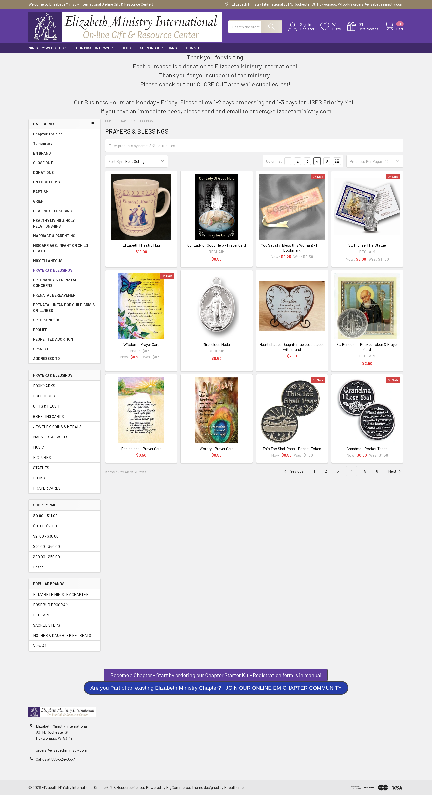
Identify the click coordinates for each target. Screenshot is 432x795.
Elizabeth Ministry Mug (141, 245)
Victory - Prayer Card (217, 448)
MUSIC (38, 447)
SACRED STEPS (46, 625)
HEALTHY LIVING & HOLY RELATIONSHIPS (54, 223)
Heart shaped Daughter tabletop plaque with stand (292, 347)
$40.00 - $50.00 (46, 556)
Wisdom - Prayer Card (142, 344)
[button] (216, 688)
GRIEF (38, 201)
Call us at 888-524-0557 (55, 759)
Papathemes (235, 787)
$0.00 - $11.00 (45, 515)
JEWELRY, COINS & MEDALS (57, 426)
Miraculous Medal (216, 344)
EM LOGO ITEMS (46, 182)
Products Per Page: (366, 161)
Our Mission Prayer (94, 48)
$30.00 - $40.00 (46, 546)
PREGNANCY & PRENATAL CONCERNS (55, 283)
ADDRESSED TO (46, 358)
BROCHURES (44, 396)
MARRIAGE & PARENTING (54, 236)
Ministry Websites (46, 48)
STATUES (41, 467)
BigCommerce (178, 787)
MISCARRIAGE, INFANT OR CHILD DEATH (60, 248)
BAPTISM (41, 192)
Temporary (42, 143)
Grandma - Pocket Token (367, 448)
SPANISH (40, 349)
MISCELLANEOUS (47, 260)
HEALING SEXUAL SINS (52, 211)
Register (307, 29)
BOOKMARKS (44, 385)
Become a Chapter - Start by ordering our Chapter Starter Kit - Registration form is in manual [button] (216, 675)
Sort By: (115, 161)
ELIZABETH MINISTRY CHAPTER (61, 594)
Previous (296, 471)
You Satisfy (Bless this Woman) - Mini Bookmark (292, 247)
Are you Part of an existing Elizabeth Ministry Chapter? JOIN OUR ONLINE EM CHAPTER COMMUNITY (216, 688)
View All (39, 645)
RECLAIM (41, 614)
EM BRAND (42, 153)
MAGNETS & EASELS (50, 436)
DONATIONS (43, 172)
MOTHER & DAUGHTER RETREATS (62, 635)
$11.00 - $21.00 (45, 526)
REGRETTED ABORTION (53, 339)
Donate (193, 48)
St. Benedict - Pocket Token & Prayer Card (367, 347)
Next (392, 471)
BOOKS (39, 478)
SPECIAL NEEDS (46, 320)
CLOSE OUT (43, 162)
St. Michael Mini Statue (367, 245)
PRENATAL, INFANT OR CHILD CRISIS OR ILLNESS (64, 307)
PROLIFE (40, 330)
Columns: (274, 161)
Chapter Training (48, 134)
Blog (126, 48)
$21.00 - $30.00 (46, 536)
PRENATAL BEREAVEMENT (55, 295)
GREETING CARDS (48, 416)
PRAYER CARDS (47, 488)
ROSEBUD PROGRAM (50, 604)
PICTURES (42, 457)
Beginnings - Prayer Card (141, 448)
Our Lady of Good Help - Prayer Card (217, 245)
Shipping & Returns (158, 48)
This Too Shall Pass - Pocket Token (292, 448)
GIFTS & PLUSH (46, 406)
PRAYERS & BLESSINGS (52, 270)
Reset (38, 566)
